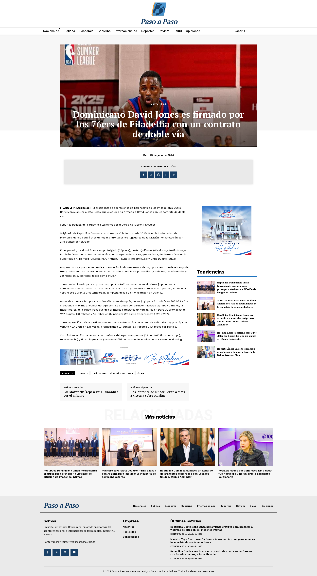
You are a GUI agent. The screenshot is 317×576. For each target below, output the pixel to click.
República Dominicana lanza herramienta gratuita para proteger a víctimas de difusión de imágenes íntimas (236, 287)
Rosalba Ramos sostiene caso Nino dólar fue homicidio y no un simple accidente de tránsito (237, 336)
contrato (82, 373)
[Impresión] (166, 174)
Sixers (140, 373)
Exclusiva (175, 534)
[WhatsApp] (158, 174)
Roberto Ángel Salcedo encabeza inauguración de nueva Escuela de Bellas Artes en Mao (236, 352)
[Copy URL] (173, 174)
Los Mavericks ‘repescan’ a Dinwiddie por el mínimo (90, 393)
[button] (240, 31)
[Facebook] (143, 174)
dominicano (117, 373)
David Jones (99, 373)
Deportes (158, 103)
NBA (130, 373)
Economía (175, 546)
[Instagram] (56, 552)
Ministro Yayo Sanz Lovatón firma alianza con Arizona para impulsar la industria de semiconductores (236, 303)
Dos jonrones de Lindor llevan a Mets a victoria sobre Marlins (157, 393)
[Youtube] (74, 552)
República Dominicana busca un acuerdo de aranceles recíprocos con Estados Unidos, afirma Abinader (235, 319)
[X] (151, 174)
